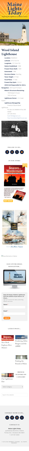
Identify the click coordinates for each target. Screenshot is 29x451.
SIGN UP (7, 318)
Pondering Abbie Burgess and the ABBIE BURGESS (21, 343)
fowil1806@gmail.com (13, 116)
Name (5, 304)
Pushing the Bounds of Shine (21, 362)
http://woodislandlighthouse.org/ (17, 118)
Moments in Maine (18, 431)
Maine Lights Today (14, 9)
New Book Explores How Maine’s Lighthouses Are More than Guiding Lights (7, 345)
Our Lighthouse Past (7, 380)
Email (5, 311)
